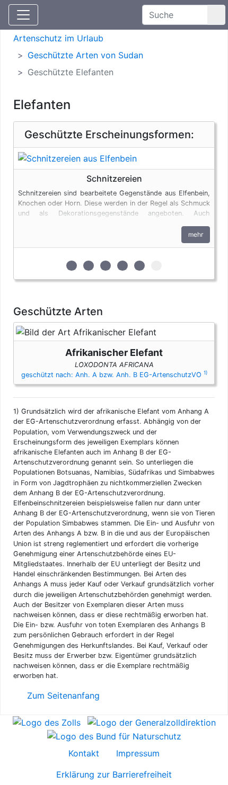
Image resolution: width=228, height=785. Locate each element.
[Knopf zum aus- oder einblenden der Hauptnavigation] (23, 14)
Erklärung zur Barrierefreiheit (114, 774)
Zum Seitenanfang (62, 695)
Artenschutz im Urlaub (58, 38)
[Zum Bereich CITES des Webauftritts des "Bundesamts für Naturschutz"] (114, 735)
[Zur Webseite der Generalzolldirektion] (151, 721)
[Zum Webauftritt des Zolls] (47, 721)
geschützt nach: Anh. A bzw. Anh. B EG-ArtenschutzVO (114, 375)
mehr (195, 234)
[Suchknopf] (216, 15)
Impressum (138, 753)
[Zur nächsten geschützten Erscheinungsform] (114, 158)
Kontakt (83, 753)
